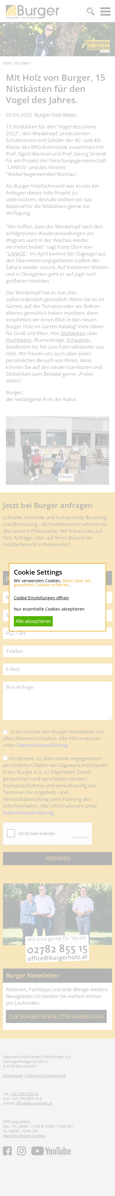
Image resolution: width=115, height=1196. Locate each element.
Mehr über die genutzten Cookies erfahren (52, 583)
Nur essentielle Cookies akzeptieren (49, 609)
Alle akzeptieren (33, 621)
